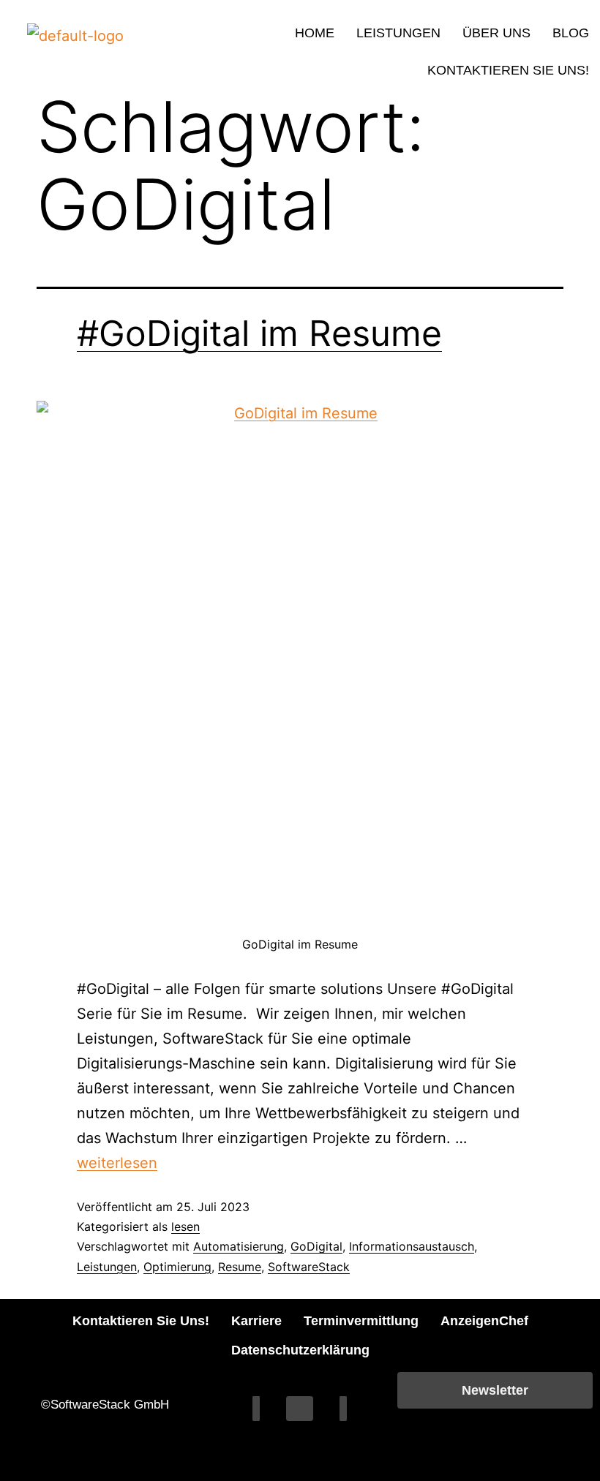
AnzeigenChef (484, 1321)
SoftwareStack (309, 1266)
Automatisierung (238, 1246)
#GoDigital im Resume (259, 333)
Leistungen (398, 33)
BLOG (570, 33)
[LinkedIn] (299, 1408)
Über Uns (496, 33)
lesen (185, 1226)
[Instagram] (343, 1408)
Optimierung (177, 1266)
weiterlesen (117, 1163)
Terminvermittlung (361, 1321)
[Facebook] (256, 1408)
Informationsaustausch (411, 1246)
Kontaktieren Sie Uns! (508, 70)
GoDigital (316, 1246)
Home (314, 33)
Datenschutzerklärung (300, 1350)
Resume (239, 1266)
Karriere (256, 1321)
